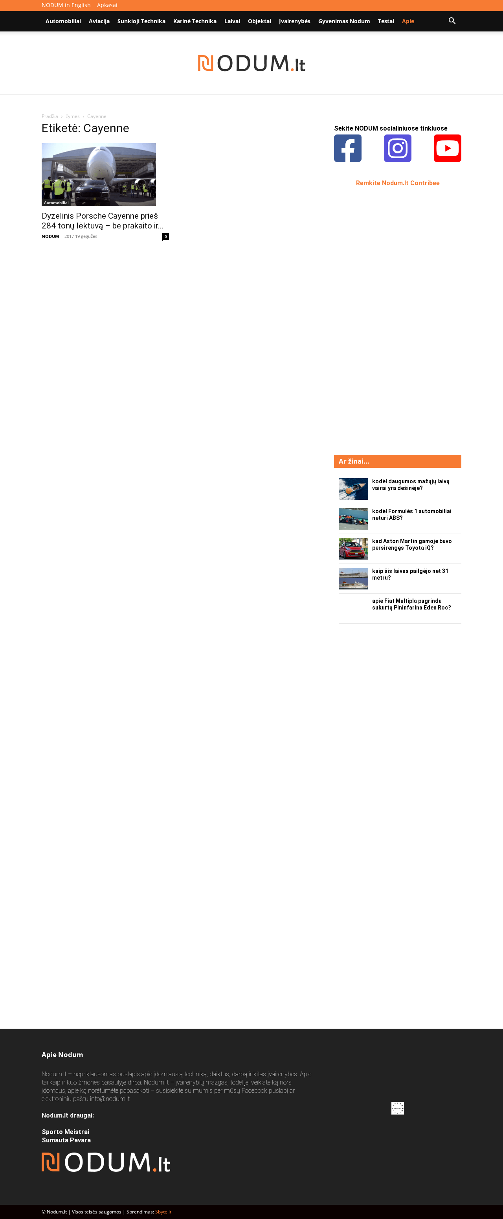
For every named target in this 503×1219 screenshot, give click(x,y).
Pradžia (50, 116)
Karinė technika (195, 21)
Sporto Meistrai (65, 1132)
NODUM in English (66, 5)
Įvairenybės (294, 21)
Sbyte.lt (163, 1211)
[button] (451, 22)
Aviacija (99, 21)
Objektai (259, 21)
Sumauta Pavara (66, 1140)
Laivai (232, 21)
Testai (386, 21)
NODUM (50, 236)
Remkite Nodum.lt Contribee (398, 183)
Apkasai (107, 5)
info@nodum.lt (110, 1099)
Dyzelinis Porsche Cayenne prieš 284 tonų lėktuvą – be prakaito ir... (103, 220)
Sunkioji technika (141, 21)
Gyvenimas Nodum (344, 21)
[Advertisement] (393, 320)
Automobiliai (63, 21)
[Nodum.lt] (251, 63)
